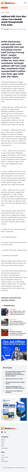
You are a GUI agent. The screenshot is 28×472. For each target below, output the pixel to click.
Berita (7, 12)
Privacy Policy (4, 457)
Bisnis (2, 446)
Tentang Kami (4, 461)
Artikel (2, 441)
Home (2, 12)
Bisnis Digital (4, 448)
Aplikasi (3, 439)
